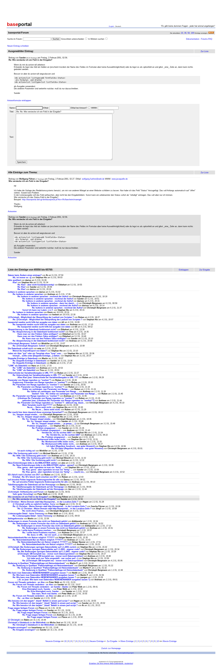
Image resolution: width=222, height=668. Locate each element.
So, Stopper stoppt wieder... (26, 414)
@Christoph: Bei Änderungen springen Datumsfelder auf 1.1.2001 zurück (42, 547)
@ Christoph (14, 620)
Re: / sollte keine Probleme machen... (35, 530)
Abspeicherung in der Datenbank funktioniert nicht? (32, 329)
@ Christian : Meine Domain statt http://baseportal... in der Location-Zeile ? (43, 502)
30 (185, 33)
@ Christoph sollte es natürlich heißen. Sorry (34, 504)
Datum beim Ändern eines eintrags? (25, 275)
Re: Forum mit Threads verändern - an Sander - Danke (43, 587)
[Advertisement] (111, 10)
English (111, 26)
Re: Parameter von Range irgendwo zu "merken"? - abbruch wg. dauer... (51, 403)
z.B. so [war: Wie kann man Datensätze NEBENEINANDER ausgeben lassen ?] (54, 579)
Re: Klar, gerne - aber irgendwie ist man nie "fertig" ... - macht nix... (53, 472)
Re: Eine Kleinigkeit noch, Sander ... (44, 591)
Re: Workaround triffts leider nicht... (58, 442)
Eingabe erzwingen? (17, 627)
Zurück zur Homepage (111, 648)
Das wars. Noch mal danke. (44, 593)
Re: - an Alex (23, 598)
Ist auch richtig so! (26, 451)
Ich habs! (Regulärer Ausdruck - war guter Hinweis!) (71, 446)
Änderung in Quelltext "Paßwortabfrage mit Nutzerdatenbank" (37, 563)
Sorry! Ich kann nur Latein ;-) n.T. (37, 310)
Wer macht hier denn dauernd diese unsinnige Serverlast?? (36, 412)
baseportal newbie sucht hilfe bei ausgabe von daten (32, 322)
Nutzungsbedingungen (126, 653)
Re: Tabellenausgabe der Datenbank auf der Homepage (38, 487)
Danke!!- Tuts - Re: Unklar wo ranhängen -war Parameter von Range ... (64, 394)
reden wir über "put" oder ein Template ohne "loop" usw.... (35, 353)
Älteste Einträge (169, 641)
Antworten (12, 211)
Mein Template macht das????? (37, 405)
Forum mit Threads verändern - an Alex (26, 582)
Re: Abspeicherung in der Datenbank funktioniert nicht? (39, 332)
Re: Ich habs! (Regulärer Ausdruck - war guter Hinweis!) (77, 448)
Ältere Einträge (126, 641)
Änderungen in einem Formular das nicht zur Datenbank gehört (37, 521)
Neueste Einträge (53, 641)
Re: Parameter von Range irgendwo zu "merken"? (36, 385)
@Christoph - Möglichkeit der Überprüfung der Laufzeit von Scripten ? (41, 317)
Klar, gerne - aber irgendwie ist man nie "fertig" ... (41, 467)
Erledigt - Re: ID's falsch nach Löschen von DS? (35, 477)
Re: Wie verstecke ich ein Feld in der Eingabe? (34, 499)
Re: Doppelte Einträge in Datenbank (29, 361)
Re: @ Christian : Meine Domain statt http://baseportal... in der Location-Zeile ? (50, 506)
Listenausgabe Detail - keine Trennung (26, 513)
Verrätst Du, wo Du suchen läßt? (57, 432)
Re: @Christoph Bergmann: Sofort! (29, 346)
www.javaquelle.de (120, 179)
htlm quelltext (14, 280)
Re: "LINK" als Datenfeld (24, 368)
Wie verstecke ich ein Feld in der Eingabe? (28, 497)
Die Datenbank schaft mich (20, 348)
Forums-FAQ (206, 39)
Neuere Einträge (97, 641)
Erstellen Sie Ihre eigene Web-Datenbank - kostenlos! (111, 663)
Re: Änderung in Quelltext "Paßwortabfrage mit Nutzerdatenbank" (43, 565)
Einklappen (183, 270)
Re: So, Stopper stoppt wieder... (32, 417)
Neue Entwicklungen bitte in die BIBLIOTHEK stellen (32, 463)
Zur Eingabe (112, 641)
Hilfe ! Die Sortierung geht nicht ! (23, 453)
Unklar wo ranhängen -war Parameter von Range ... (46, 389)
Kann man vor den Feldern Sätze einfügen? (38, 334)
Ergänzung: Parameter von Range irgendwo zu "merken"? (40, 382)
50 (189, 33)
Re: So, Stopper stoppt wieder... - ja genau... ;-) (54, 423)
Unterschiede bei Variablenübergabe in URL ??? (30, 373)
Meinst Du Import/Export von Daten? (30, 351)
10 (182, 33)
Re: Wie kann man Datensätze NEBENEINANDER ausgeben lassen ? (44, 575)
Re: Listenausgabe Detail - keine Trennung (32, 516)
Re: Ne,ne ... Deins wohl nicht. (46, 409)
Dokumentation (192, 39)
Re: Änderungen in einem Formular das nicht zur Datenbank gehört (44, 523)
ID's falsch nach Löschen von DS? (24, 475)
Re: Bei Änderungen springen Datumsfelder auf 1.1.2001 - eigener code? (46, 549)
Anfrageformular (15, 518)
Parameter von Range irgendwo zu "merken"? (29, 380)
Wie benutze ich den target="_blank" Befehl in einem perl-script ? (38, 601)
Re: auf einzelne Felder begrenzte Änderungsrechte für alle (40, 482)
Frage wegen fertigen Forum (21, 608)
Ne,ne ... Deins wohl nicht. (39, 407)
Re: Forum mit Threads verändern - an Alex (33, 584)
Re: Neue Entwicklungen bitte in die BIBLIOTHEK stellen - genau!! (43, 465)
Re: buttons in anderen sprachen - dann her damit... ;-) (52, 303)
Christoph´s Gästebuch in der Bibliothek (27, 622)
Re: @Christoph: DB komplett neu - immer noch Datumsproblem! (52, 556)
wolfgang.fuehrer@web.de (93, 179)
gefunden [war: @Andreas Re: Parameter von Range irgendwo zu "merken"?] (58, 400)
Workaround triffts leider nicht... (52, 439)
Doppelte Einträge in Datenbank (23, 358)
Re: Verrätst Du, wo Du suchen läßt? (63, 435)
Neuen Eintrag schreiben (18, 46)
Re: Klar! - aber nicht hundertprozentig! (36, 285)
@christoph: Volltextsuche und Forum (26, 492)
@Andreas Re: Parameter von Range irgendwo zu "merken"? (46, 398)
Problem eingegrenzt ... (38, 426)
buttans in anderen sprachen (21, 292)
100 (192, 33)
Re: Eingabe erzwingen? (24, 630)
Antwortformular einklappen (19, 100)
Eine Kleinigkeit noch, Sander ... (37, 589)
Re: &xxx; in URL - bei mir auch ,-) (43, 535)
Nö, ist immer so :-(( (22, 277)
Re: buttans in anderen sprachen (28, 294)
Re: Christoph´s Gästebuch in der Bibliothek (33, 625)
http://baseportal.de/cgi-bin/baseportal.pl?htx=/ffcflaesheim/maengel (51, 199)
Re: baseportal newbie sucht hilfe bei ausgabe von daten (39, 324)
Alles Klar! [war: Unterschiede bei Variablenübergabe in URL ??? (48, 377)
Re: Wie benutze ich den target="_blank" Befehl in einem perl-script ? (45, 603)
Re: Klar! (22, 287)
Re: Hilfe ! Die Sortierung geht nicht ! (30, 456)
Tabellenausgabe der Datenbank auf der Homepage (31, 484)
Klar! (15, 282)
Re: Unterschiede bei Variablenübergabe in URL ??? (37, 375)
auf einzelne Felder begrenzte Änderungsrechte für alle (33, 479)
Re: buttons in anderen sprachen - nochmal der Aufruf (43, 296)
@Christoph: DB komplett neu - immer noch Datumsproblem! (46, 554)
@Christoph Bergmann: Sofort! (22, 343)
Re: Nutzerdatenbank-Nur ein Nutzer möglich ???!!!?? (38, 540)
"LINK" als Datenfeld (17, 366)
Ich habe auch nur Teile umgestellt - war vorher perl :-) (52, 558)
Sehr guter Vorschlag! (23, 494)
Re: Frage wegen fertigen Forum (28, 610)
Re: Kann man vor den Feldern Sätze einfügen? (44, 338)
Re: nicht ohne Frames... (33, 511)
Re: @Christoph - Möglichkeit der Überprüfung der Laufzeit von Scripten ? (47, 319)
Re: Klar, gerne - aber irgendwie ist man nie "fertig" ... (47, 470)
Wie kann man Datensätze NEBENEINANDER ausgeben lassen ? (38, 573)
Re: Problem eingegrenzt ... (45, 428)
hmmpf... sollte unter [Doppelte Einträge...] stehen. (36, 356)
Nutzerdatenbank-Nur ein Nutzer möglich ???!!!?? (31, 537)
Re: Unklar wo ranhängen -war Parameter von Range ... (52, 391)
